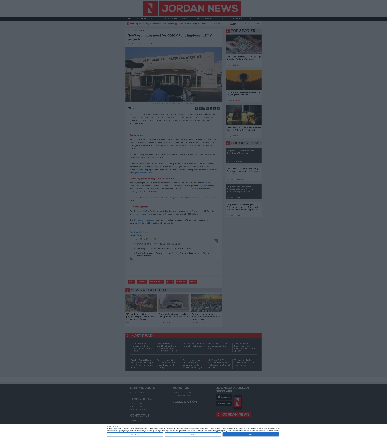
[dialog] (193, 431)
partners (115, 428)
